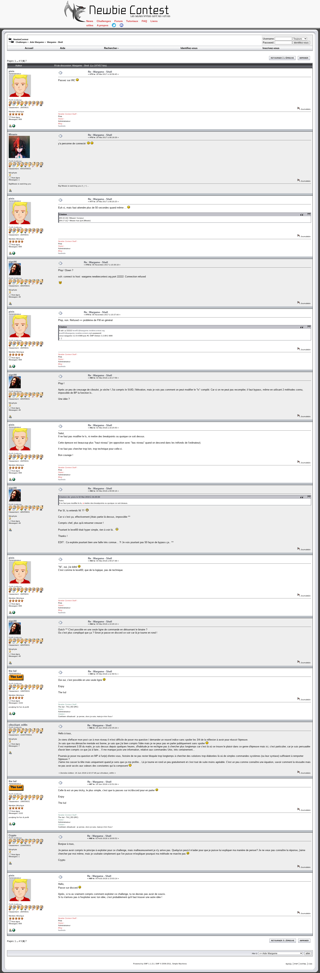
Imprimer (303, 58)
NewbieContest (20, 39)
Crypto (12, 835)
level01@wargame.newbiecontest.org (89, 331)
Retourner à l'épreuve (282, 58)
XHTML (303, 964)
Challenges (104, 21)
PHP (296, 964)
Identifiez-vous (189, 48)
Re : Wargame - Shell (100, 71)
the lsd (12, 671)
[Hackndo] (13, 127)
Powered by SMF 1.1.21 (143, 964)
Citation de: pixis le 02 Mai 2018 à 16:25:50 (79, 497)
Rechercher (110, 48)
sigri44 (12, 261)
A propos (102, 25)
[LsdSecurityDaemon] (13, 714)
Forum (118, 21)
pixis (11, 71)
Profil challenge (15, 100)
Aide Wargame (37, 42)
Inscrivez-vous (271, 48)
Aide (62, 48)
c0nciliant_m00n (18, 725)
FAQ (144, 21)
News (89, 21)
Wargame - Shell (55, 42)
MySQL (289, 964)
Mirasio (13, 134)
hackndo (62, 126)
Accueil (29, 48)
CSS (310, 964)
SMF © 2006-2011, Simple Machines (171, 964)
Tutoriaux (132, 21)
